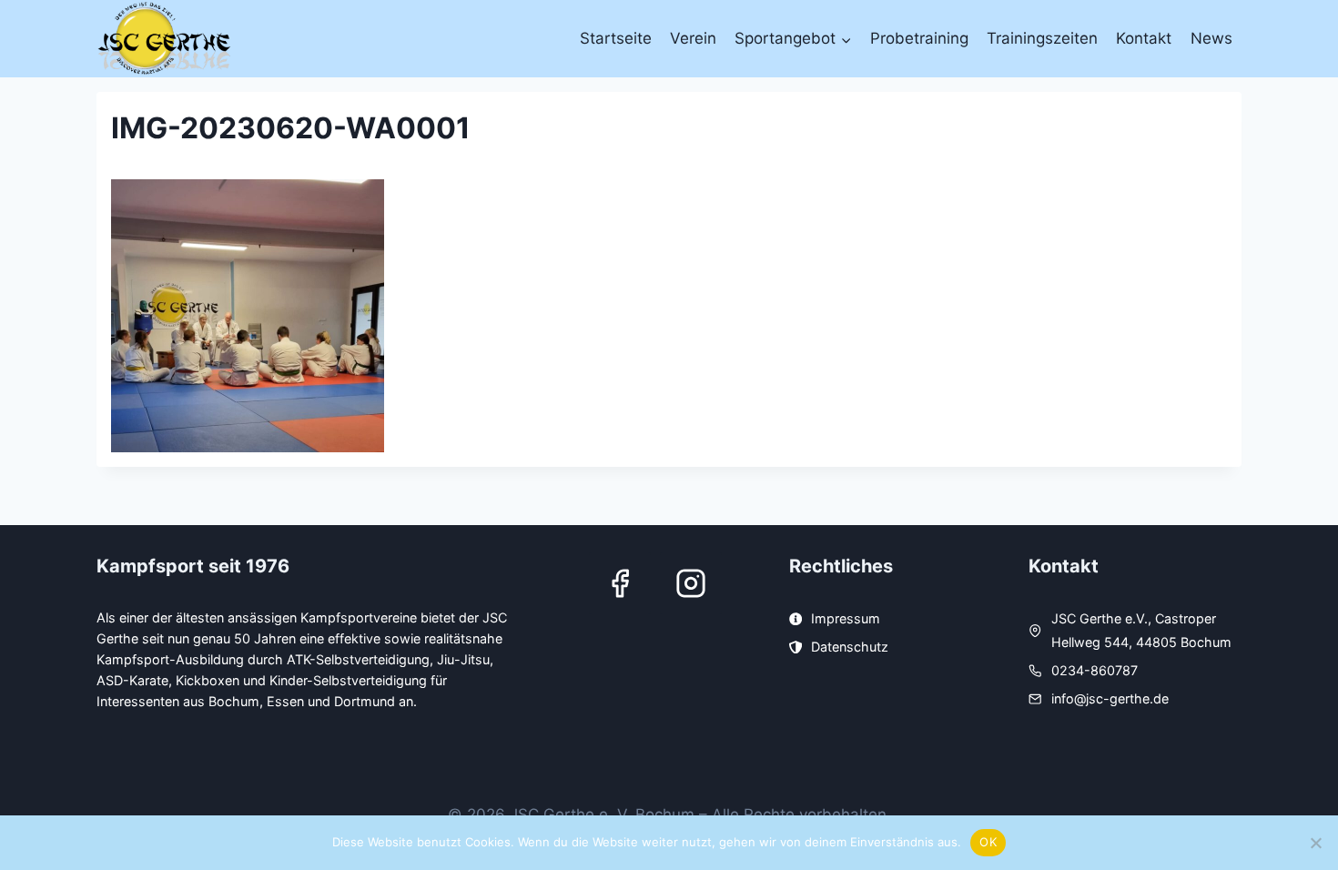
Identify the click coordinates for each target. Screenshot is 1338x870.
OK (988, 842)
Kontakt (1143, 38)
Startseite (616, 38)
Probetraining (919, 38)
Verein (693, 38)
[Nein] (1315, 843)
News (1211, 38)
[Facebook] (620, 583)
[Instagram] (691, 583)
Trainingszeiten (1042, 38)
